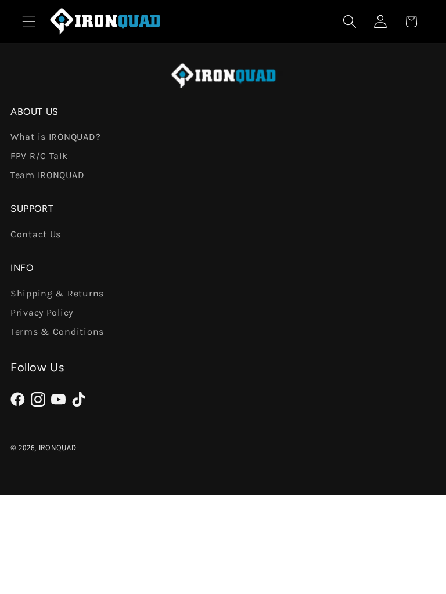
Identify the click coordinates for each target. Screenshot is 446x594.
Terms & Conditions (57, 331)
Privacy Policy (41, 312)
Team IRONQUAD (47, 174)
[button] (29, 21)
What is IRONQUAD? (55, 136)
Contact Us (35, 234)
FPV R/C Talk (39, 155)
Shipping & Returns (57, 293)
